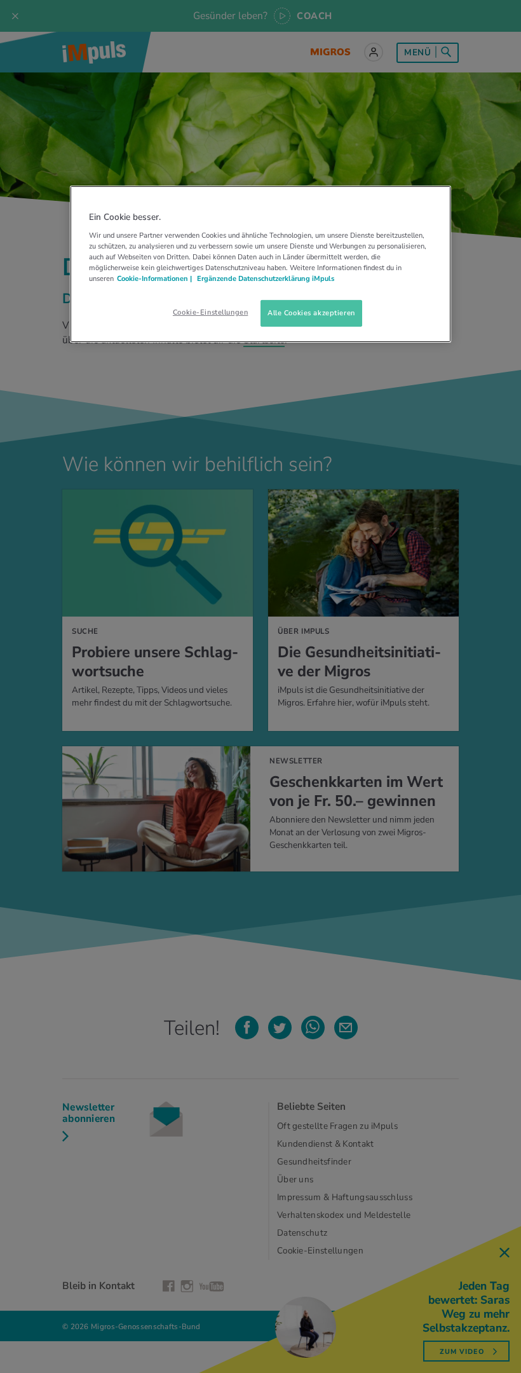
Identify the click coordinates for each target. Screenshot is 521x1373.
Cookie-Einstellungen (210, 312)
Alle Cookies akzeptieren (311, 313)
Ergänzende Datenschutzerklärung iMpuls (264, 278)
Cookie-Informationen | (154, 278)
